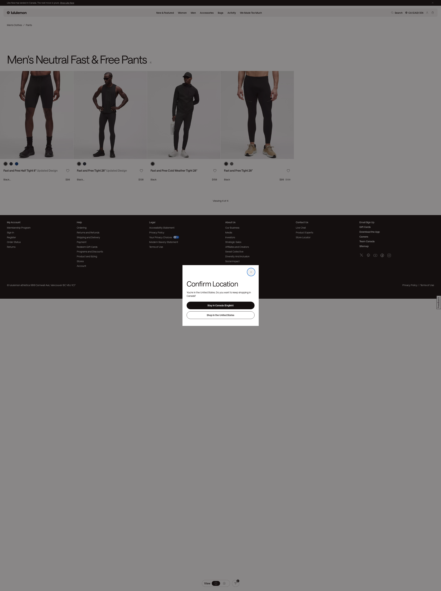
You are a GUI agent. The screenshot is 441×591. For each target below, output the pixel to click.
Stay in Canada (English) (220, 305)
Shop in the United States (220, 315)
